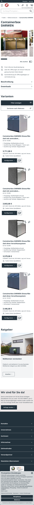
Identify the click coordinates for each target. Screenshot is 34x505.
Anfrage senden (8, 407)
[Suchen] (31, 11)
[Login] (27, 5)
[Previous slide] (2, 18)
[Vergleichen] (18, 5)
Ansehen (8, 374)
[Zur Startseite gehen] (10, 5)
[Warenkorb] (31, 5)
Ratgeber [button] (25, 1)
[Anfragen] (19, 160)
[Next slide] (32, 45)
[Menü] (2, 5)
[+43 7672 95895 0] (2, 1)
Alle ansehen (24, 61)
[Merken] (22, 5)
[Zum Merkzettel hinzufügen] (29, 117)
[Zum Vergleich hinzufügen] (25, 117)
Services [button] (31, 1)
